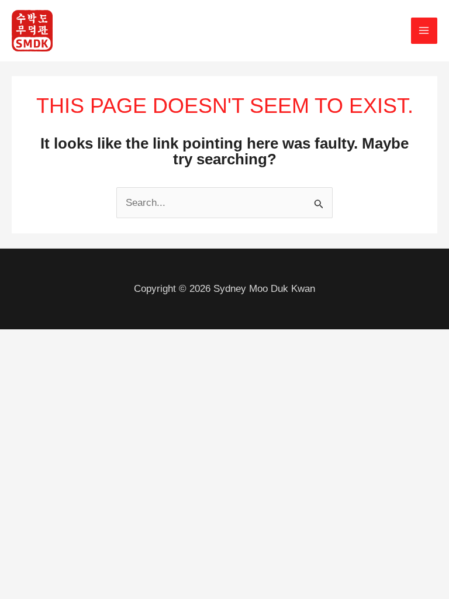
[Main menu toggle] (424, 31)
